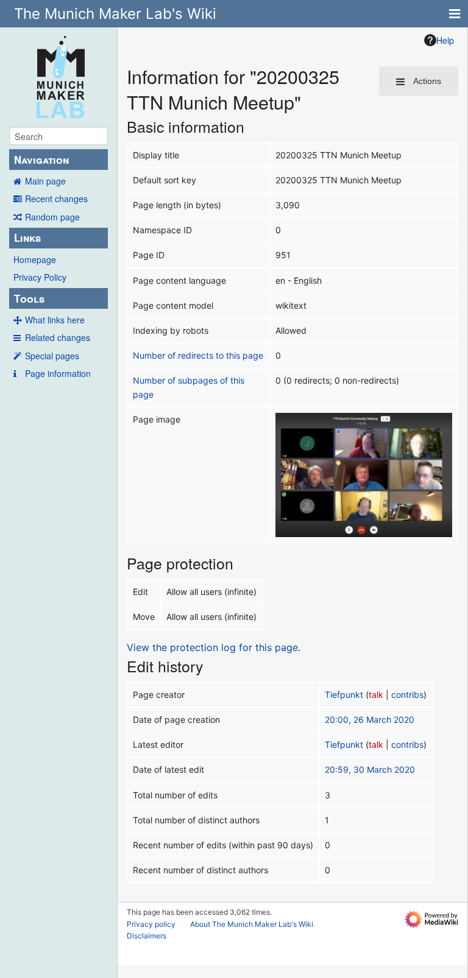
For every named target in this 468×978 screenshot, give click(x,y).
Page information (58, 373)
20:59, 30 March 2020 (370, 769)
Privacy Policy (39, 277)
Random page (52, 217)
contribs (407, 694)
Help (445, 40)
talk (376, 694)
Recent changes (56, 198)
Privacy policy (151, 924)
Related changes (57, 337)
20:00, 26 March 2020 (369, 719)
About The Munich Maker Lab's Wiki (251, 924)
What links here (55, 320)
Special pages (52, 356)
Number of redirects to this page (198, 355)
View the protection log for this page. (213, 647)
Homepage (34, 259)
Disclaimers (146, 935)
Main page (45, 181)
